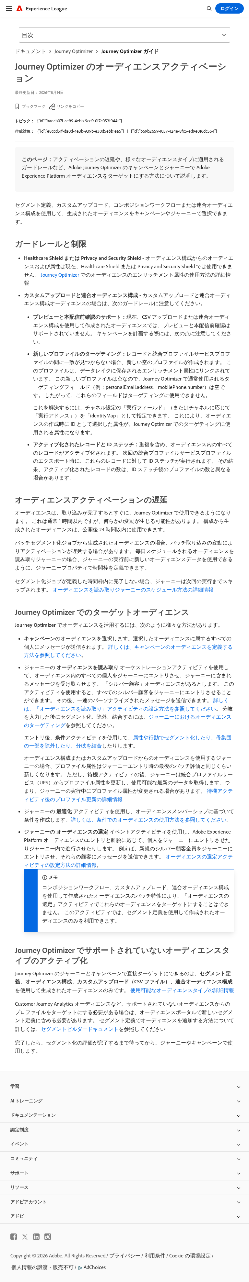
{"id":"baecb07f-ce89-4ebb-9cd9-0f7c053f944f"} (79, 121)
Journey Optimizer (73, 51)
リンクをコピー (70, 106)
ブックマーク (33, 106)
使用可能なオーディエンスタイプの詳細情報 (182, 990)
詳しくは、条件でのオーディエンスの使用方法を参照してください (148, 819)
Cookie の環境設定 (190, 1255)
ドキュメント (30, 51)
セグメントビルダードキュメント (80, 1029)
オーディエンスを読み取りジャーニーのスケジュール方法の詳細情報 (133, 589)
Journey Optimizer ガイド (130, 51)
